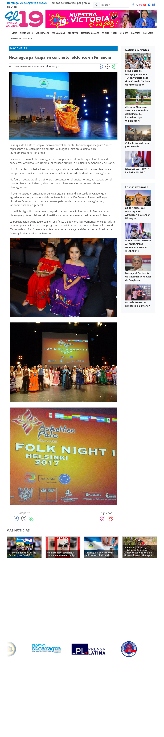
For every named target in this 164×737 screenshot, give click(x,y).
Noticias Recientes (137, 50)
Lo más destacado (136, 187)
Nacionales (26, 33)
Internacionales (90, 33)
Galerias (135, 33)
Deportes (73, 33)
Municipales (42, 33)
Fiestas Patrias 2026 (21, 38)
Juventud (148, 33)
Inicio (14, 33)
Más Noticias (18, 530)
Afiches (124, 33)
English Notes (109, 33)
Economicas (58, 33)
